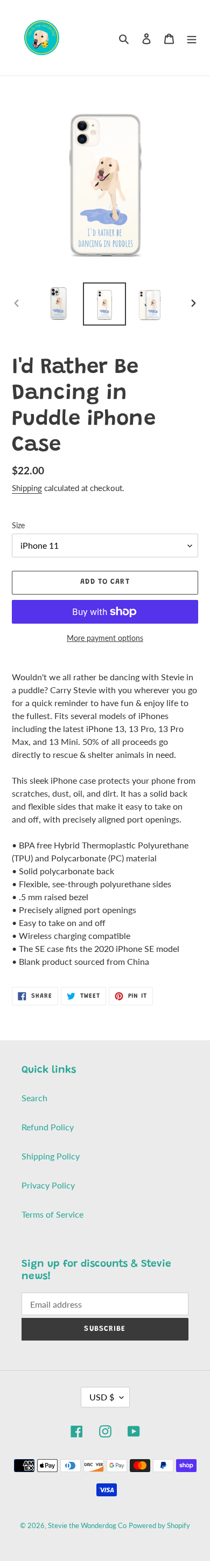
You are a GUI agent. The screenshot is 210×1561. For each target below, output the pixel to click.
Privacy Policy (48, 1185)
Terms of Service (52, 1214)
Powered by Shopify (159, 1525)
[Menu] (191, 38)
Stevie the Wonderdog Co (87, 1525)
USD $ (101, 1397)
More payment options (105, 638)
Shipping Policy (51, 1156)
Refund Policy (48, 1127)
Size (18, 525)
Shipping (27, 488)
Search (34, 1098)
